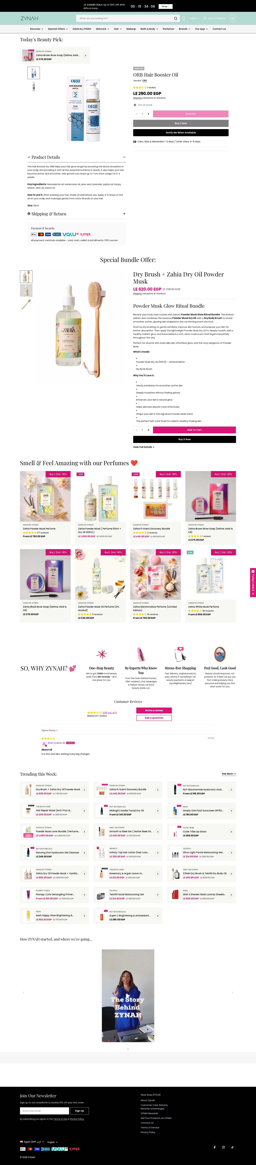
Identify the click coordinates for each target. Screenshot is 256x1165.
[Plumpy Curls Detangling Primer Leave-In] (28, 895)
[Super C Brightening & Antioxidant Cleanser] (102, 916)
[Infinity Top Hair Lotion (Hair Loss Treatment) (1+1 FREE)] (102, 853)
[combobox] (128, 18)
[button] (140, 87)
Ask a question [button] (154, 718)
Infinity (113, 848)
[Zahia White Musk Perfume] (210, 574)
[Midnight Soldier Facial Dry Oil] (102, 811)
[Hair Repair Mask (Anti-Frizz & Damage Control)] (28, 811)
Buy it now (181, 123)
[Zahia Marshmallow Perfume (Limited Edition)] (155, 574)
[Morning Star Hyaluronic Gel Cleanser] (28, 853)
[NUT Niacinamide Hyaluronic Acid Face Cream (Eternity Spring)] (175, 790)
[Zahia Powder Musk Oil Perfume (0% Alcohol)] (100, 574)
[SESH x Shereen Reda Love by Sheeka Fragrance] (175, 895)
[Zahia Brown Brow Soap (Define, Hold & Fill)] (28, 55)
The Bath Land (43, 806)
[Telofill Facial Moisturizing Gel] (102, 895)
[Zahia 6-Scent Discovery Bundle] (155, 496)
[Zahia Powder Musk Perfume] (45, 496)
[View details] (85, 55)
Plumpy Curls (43, 890)
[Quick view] (66, 477)
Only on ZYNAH (116, 827)
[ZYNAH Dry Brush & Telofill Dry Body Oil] (175, 874)
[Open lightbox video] (128, 996)
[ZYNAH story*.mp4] (128, 996)
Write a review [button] (154, 710)
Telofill (187, 848)
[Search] (175, 18)
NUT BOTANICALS (191, 785)
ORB (144, 80)
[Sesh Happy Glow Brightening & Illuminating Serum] (28, 916)
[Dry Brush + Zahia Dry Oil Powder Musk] (28, 790)
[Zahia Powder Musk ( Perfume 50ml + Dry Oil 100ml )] (100, 496)
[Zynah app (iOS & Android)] (184, 18)
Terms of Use (60, 1119)
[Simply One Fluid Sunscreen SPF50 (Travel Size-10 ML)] (175, 811)
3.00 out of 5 (110, 712)
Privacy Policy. (77, 1119)
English (193, 18)
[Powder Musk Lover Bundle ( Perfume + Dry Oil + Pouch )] (28, 832)
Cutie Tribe (188, 827)
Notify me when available (181, 132)
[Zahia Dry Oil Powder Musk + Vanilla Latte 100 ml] (28, 874)
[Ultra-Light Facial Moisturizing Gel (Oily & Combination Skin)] (175, 853)
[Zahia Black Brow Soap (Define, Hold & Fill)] (45, 574)
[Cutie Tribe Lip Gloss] (175, 832)
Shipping (137, 98)
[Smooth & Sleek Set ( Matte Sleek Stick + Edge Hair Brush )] (102, 832)
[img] (48, 738)
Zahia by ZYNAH (43, 51)
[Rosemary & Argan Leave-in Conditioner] (102, 874)
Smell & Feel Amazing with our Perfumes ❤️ (79, 463)
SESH (185, 806)
